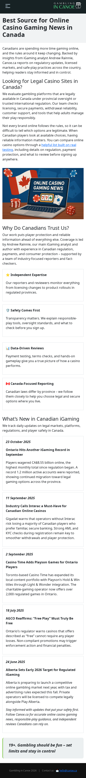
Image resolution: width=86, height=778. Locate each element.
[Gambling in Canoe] (67, 5)
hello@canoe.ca (68, 770)
